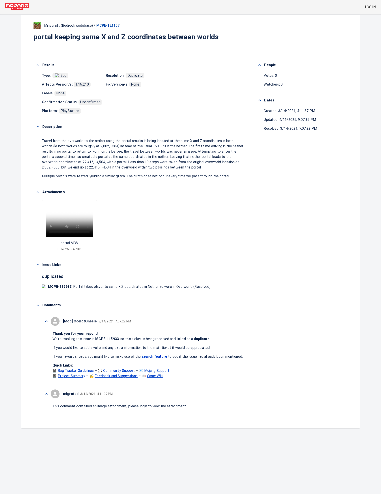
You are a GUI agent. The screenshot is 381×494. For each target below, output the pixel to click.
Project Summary (71, 376)
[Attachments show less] (38, 192)
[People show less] (259, 65)
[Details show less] (38, 65)
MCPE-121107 (108, 25)
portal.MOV (69, 243)
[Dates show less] (259, 100)
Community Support (119, 371)
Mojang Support (156, 371)
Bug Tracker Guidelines (76, 371)
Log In (370, 7)
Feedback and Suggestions (116, 376)
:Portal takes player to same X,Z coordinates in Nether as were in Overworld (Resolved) (129, 286)
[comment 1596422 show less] (46, 393)
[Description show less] (38, 126)
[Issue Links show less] (38, 264)
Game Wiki (155, 376)
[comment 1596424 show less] (46, 321)
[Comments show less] (38, 305)
